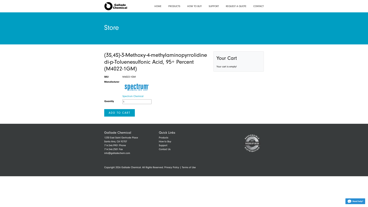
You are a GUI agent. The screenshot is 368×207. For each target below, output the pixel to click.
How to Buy (194, 6)
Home (157, 6)
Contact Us (164, 149)
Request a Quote (236, 6)
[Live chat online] (355, 201)
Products (174, 6)
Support (214, 6)
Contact (258, 6)
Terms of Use (189, 167)
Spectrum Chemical (132, 96)
